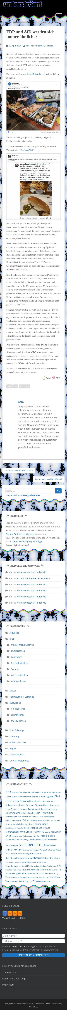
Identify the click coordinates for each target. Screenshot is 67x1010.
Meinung (14, 736)
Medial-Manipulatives (22, 644)
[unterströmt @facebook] (4, 913)
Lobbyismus (17, 836)
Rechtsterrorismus (13, 862)
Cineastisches (18, 708)
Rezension (33, 862)
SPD (59, 865)
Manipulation (48, 835)
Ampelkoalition (34, 792)
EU (17, 812)
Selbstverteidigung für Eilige (27, 541)
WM (21, 881)
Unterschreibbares (19, 760)
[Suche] (58, 490)
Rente (25, 862)
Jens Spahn (29, 824)
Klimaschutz (44, 827)
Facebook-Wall (26, 150)
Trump (54, 869)
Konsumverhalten (30, 831)
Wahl (51, 877)
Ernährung (10, 812)
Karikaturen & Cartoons (22, 696)
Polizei (58, 849)
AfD (9, 386)
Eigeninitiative (42, 805)
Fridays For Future (23, 816)
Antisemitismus (54, 792)
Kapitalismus (41, 823)
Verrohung (43, 877)
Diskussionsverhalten (15, 805)
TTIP (59, 869)
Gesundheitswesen (13, 820)
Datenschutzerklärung (22, 946)
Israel (7, 824)
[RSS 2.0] (9, 913)
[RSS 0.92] (14, 913)
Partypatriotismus (47, 849)
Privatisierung (23, 853)
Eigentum (54, 805)
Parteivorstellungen (30, 849)
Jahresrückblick (17, 824)
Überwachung (11, 873)
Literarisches (17, 714)
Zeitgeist (27, 880)
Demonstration (48, 801)
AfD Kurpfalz (36, 73)
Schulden (42, 862)
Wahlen (57, 877)
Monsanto (52, 839)
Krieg (8, 835)
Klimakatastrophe (29, 827)
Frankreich (10, 816)
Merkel (39, 839)
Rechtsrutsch (52, 858)
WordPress (33, 1006)
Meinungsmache (28, 839)
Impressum (8, 984)
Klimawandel (12, 831)
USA (43, 873)
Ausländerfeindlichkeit (21, 796)
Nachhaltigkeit (11, 845)
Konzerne (46, 832)
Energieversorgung (19, 809)
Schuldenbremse (13, 866)
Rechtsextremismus (17, 858)
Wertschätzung (12, 881)
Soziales (49, 45)
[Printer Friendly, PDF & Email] (51, 378)
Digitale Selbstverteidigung (19, 534)
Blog (12, 638)
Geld (41, 816)
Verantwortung (51, 873)
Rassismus (35, 853)
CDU (57, 796)
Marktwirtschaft (12, 839)
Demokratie (35, 801)
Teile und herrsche (30, 869)
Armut (8, 796)
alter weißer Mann (19, 792)
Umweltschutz (33, 873)
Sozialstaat (52, 866)
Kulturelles (15, 702)
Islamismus (55, 820)
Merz (45, 839)
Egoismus (30, 805)
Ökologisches (18, 650)
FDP (15, 386)
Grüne (26, 820)
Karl (27, 45)
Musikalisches (18, 720)
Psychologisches (19, 663)
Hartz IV (33, 820)
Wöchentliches (18, 681)
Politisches (39, 45)
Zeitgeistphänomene (42, 881)
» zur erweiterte (22, 495)
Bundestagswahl (46, 796)
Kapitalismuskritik (13, 827)
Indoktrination (44, 820)
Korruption (56, 832)
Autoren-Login (9, 972)
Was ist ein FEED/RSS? (13, 917)
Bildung (34, 796)
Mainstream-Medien (31, 836)
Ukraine (22, 873)
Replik (13, 748)
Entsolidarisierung (49, 809)
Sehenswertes (17, 754)
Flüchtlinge (47, 812)
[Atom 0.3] (19, 913)
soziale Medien (39, 866)
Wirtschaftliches (19, 675)
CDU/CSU (9, 801)
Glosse (13, 690)
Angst (44, 792)
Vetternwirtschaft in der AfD (31, 572)
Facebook (32, 813)
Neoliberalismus (33, 844)
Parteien (17, 849)
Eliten (7, 809)
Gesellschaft (49, 816)
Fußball (34, 816)
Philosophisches (18, 742)
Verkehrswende (12, 877)
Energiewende (34, 809)
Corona (24, 801)
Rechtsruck (24, 386)
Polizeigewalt (11, 853)
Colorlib (48, 1003)
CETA (16, 801)
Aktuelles (14, 632)
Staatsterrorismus (13, 869)
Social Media (27, 866)
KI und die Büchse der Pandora (33, 578)
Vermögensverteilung (29, 877)
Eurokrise (23, 813)
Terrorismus (45, 869)
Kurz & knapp (17, 730)
